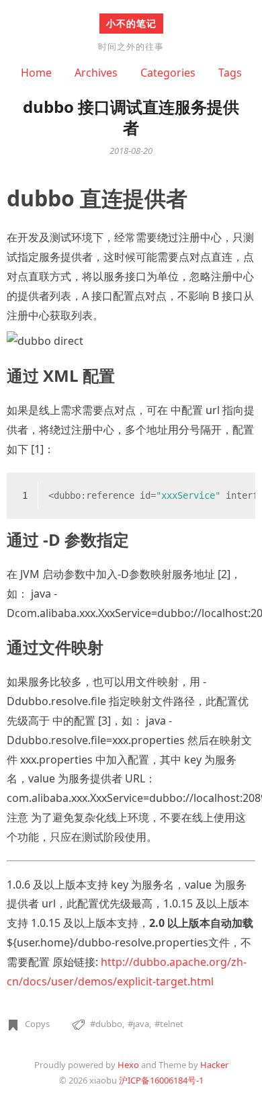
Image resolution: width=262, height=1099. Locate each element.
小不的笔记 (131, 23)
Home (36, 72)
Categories (167, 72)
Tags (230, 72)
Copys (37, 1024)
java (141, 1024)
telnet (171, 1024)
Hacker (214, 1065)
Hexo (128, 1065)
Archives (96, 72)
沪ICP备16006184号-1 (161, 1080)
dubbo (108, 1024)
